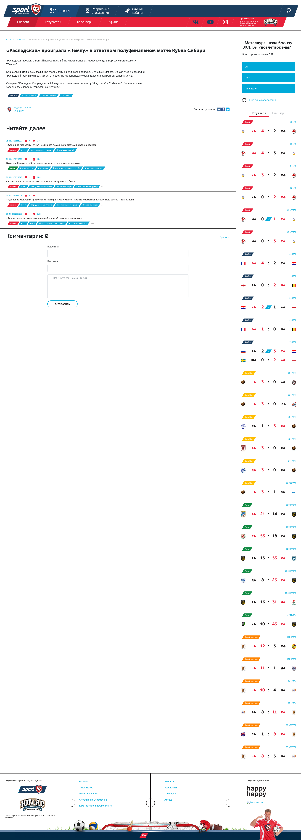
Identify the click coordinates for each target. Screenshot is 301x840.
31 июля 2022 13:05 (14, 177)
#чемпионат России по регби (66, 168)
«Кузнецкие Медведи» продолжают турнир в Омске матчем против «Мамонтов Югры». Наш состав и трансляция (70, 199)
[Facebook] (223, 109)
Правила (224, 237)
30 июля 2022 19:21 (14, 214)
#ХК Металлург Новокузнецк (51, 223)
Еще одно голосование (262, 99)
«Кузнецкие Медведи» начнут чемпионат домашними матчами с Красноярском (51, 145)
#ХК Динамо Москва (78, 223)
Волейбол (249, 373)
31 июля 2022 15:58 (14, 159)
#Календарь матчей (65, 150)
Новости (169, 781)
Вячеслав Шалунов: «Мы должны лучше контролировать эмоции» (43, 163)
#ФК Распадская (48, 95)
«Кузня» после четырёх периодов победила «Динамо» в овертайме (44, 218)
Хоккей (13, 150)
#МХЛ (23, 150)
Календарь (170, 793)
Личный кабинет (88, 793)
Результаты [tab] (259, 113)
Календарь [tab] (278, 113)
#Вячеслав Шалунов (93, 168)
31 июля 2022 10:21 (14, 196)
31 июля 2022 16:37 (14, 141)
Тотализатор (86, 787)
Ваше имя (53, 246)
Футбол (13, 95)
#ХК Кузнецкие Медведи (41, 150)
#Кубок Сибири (29, 95)
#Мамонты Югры (64, 186)
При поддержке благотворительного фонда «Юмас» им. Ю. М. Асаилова (249, 22)
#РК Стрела (43, 168)
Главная (83, 781)
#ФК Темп (66, 95)
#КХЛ (23, 223)
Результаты (170, 787)
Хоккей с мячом (251, 637)
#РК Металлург (26, 168)
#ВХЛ (32, 223)
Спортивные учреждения (93, 799)
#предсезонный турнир (87, 186)
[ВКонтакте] (219, 109)
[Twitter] (228, 109)
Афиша (168, 799)
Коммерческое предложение (95, 805)
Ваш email (53, 261)
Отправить (62, 304)
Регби (12, 168)
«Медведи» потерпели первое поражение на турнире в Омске (41, 181)
